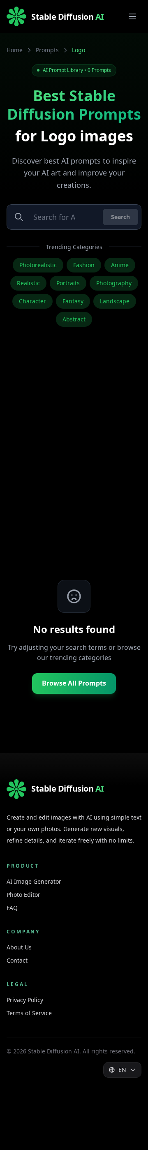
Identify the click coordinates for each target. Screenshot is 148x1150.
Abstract (74, 319)
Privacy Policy (25, 1000)
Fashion (84, 265)
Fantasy (72, 301)
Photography (114, 283)
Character (32, 301)
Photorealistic (38, 265)
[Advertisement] (74, 466)
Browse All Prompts (74, 683)
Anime (120, 265)
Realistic (28, 283)
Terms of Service (29, 1013)
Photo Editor (23, 894)
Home (15, 50)
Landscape (115, 301)
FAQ (12, 908)
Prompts (47, 50)
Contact (17, 960)
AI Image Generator (34, 881)
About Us (19, 947)
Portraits (68, 283)
